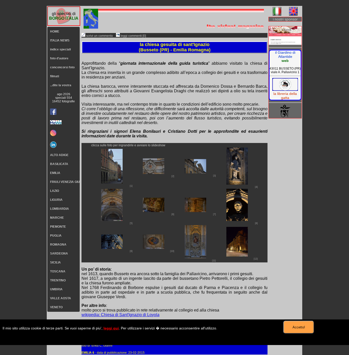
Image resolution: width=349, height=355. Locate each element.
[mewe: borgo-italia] (63, 122)
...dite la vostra (60, 85)
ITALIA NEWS (59, 40)
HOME (54, 31)
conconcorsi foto (62, 67)
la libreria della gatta (285, 96)
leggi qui (111, 328)
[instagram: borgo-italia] (63, 133)
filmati (54, 76)
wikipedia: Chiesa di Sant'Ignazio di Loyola (120, 315)
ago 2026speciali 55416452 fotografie (63, 97)
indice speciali (60, 49)
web (285, 61)
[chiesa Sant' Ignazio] (112, 182)
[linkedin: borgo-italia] (63, 144)
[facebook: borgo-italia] (53, 111)
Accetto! (299, 327)
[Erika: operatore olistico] (285, 36)
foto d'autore (59, 58)
